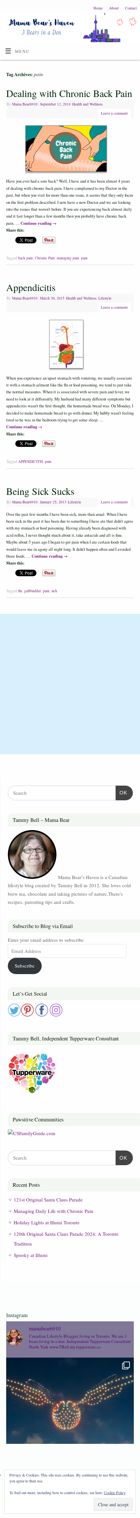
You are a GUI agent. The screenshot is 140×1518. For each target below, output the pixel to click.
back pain (25, 257)
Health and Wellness (87, 104)
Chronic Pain (45, 257)
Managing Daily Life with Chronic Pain (53, 1211)
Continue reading (39, 223)
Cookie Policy (115, 1492)
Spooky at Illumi (31, 1255)
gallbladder (32, 590)
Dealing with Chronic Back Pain (69, 93)
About (114, 8)
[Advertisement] (70, 684)
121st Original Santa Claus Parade (48, 1199)
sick (54, 590)
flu (20, 590)
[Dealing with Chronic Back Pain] (70, 150)
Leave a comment (114, 113)
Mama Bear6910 (24, 104)
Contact (131, 8)
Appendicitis (31, 287)
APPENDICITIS (30, 461)
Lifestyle (104, 298)
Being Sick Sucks (40, 491)
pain (84, 257)
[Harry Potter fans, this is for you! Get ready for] (70, 1422)
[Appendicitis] (70, 345)
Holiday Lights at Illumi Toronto (46, 1222)
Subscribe (25, 965)
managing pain (68, 257)
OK (121, 792)
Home (98, 8)
